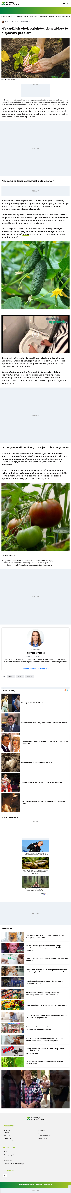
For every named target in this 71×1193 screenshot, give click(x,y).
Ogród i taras (21, 16)
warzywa (30, 676)
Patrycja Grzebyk (11, 22)
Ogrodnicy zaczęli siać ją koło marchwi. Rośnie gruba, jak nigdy (28, 561)
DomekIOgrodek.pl (7, 16)
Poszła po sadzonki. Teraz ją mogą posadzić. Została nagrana (28, 565)
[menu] (64, 3)
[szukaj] (68, 3)
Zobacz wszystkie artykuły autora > (35, 668)
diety (38, 200)
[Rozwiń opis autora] (35, 664)
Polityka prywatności (26, 1185)
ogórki (20, 676)
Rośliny (11, 676)
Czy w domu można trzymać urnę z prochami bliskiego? (26, 563)
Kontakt (39, 1185)
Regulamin (48, 1185)
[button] (69, 1186)
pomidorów (7, 464)
